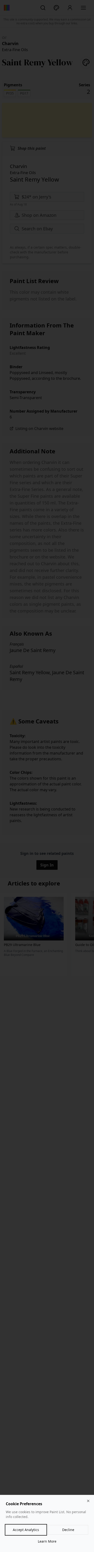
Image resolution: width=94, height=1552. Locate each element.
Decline (68, 1529)
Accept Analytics (26, 1529)
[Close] (88, 1501)
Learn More (47, 1541)
